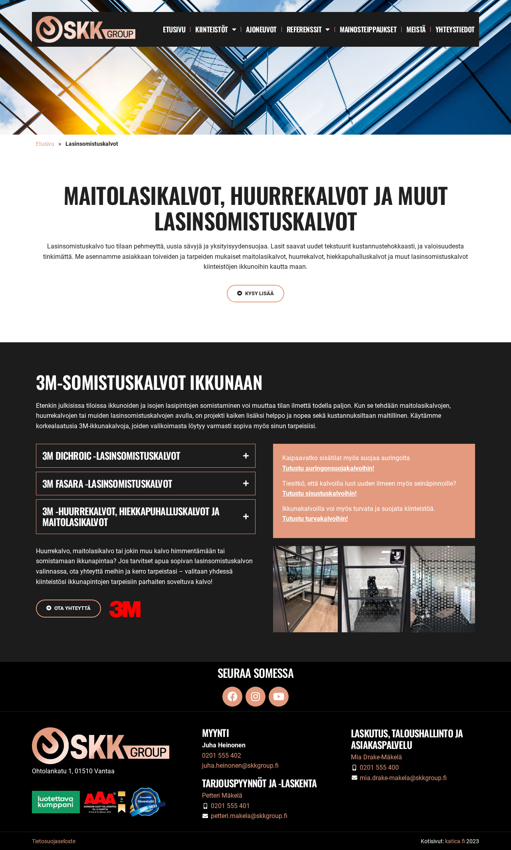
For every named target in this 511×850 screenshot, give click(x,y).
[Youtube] (279, 697)
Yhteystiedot (455, 29)
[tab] (145, 455)
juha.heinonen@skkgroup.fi (240, 765)
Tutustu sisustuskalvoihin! (319, 493)
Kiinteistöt (211, 29)
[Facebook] (232, 697)
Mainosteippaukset (368, 29)
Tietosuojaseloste (53, 841)
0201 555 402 (221, 755)
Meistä (416, 29)
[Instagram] (255, 697)
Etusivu (174, 29)
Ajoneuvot (261, 29)
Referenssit (304, 29)
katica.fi (455, 841)
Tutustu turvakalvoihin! (315, 518)
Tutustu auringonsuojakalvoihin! (328, 468)
